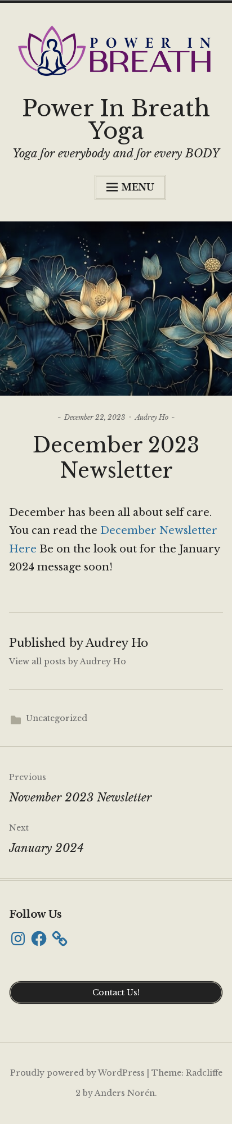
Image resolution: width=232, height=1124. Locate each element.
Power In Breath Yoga (116, 119)
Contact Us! (116, 992)
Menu (137, 187)
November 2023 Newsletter (80, 788)
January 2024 (46, 839)
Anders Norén (125, 1093)
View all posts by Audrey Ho (67, 661)
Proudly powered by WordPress (77, 1073)
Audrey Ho (151, 417)
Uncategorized (56, 718)
